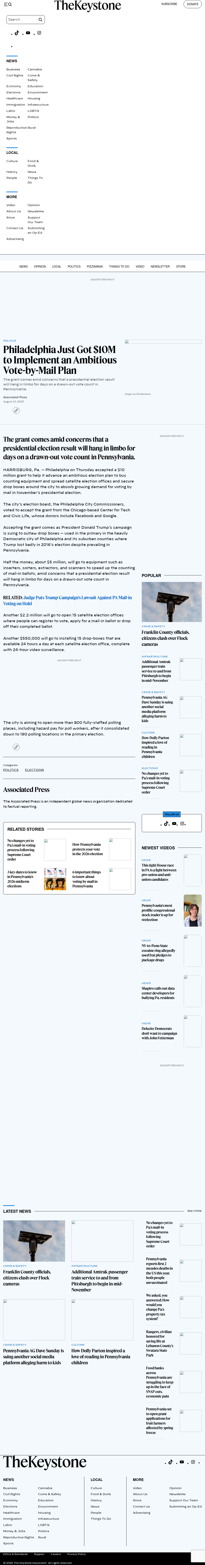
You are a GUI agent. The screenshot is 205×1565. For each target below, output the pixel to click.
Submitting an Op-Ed (185, 1506)
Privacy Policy (76, 1554)
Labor (10, 111)
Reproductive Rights (18, 1537)
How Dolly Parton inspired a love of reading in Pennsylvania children (155, 747)
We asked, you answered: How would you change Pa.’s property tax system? (158, 1307)
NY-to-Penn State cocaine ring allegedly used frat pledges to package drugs (158, 952)
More (138, 1479)
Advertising (15, 239)
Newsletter (36, 211)
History (11, 172)
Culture (12, 161)
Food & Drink (101, 1494)
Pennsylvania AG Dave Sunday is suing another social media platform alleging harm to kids (157, 709)
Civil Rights (14, 75)
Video (10, 205)
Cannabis (35, 69)
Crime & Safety (153, 626)
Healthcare (14, 98)
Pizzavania (95, 266)
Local (56, 266)
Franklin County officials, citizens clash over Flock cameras (166, 638)
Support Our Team (183, 1500)
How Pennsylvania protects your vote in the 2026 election (87, 849)
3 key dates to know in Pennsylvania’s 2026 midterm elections (22, 879)
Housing (34, 98)
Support (39, 1554)
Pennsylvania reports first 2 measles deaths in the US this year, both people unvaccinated (159, 1271)
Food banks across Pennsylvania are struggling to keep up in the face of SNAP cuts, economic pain (159, 1382)
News (32, 172)
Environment (38, 92)
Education (35, 86)
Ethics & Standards (15, 1554)
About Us (13, 211)
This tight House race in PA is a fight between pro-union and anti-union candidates (159, 872)
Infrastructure (38, 104)
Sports (11, 138)
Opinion (34, 205)
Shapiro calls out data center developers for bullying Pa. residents (158, 993)
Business (13, 69)
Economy (13, 86)
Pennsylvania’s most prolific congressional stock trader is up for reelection (158, 912)
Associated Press (15, 397)
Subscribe (169, 4)
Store (10, 217)
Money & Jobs (14, 1531)
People (11, 178)
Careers (56, 1554)
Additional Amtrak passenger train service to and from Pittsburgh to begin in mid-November (156, 671)
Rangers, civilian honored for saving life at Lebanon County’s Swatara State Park (159, 1343)
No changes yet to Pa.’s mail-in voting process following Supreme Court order (21, 850)
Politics (33, 117)
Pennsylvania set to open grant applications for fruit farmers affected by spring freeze (159, 1421)
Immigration (15, 104)
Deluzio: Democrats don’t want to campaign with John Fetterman (159, 1033)
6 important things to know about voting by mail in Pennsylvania (86, 879)
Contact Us (14, 228)
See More (194, 1211)
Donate (192, 4)
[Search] (40, 19)
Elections (13, 92)
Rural (32, 127)
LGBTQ (33, 111)
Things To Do (119, 266)
